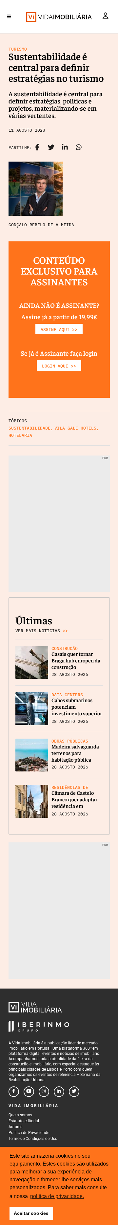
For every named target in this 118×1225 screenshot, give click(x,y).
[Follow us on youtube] (29, 1091)
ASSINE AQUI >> (59, 329)
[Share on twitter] (51, 148)
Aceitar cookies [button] (31, 1213)
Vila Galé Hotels (75, 428)
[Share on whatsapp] (78, 148)
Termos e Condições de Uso (33, 1138)
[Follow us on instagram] (44, 1091)
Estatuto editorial (24, 1121)
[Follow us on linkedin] (59, 1091)
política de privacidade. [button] (57, 1196)
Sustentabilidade (29, 428)
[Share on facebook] (37, 148)
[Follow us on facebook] (14, 1091)
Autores (15, 1127)
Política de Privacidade (29, 1132)
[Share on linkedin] (65, 148)
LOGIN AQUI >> (59, 366)
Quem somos (20, 1115)
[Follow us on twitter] (74, 1091)
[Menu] (9, 16)
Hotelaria (20, 435)
